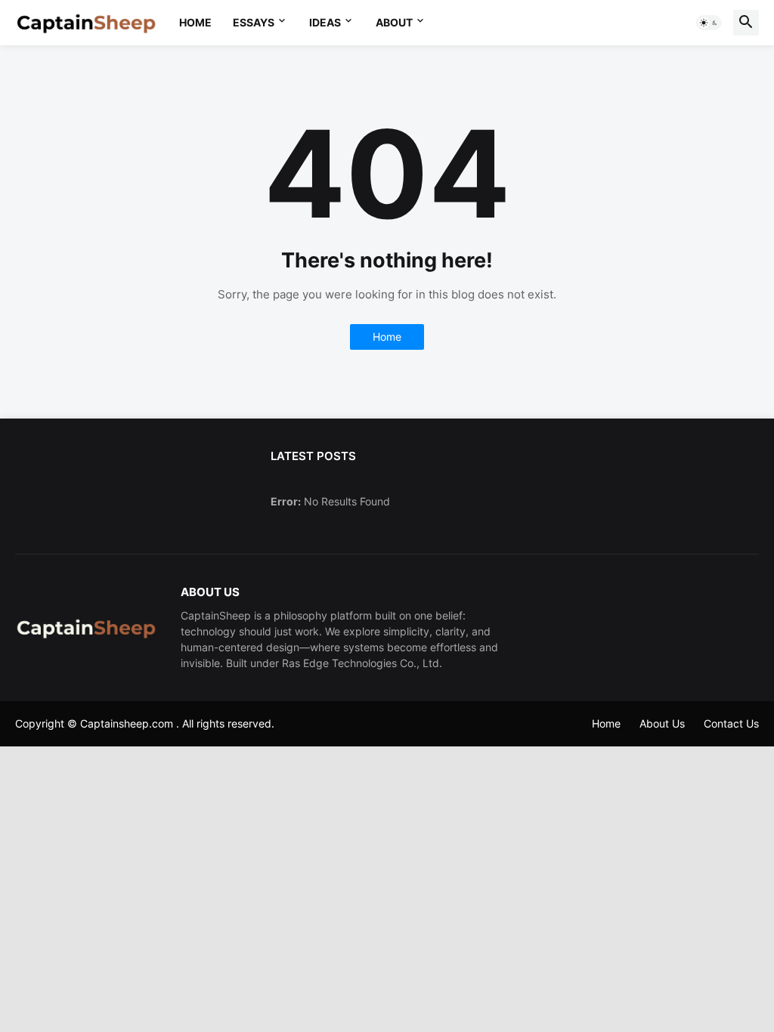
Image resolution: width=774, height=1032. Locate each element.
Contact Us (731, 723)
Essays (253, 22)
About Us (662, 723)
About (394, 22)
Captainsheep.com (126, 723)
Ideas (325, 22)
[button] (709, 22)
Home (195, 22)
